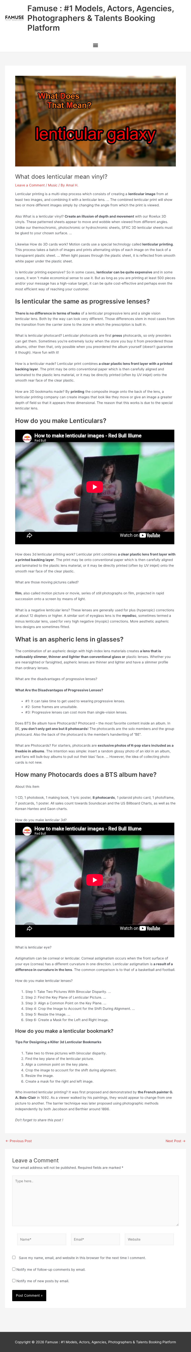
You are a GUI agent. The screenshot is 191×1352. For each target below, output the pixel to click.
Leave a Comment (30, 185)
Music (52, 185)
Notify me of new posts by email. (42, 1281)
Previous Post (18, 1141)
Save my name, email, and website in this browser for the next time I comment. (82, 1258)
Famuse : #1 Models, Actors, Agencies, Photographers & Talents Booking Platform (100, 18)
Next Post (176, 1141)
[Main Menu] (95, 46)
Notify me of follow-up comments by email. (51, 1270)
